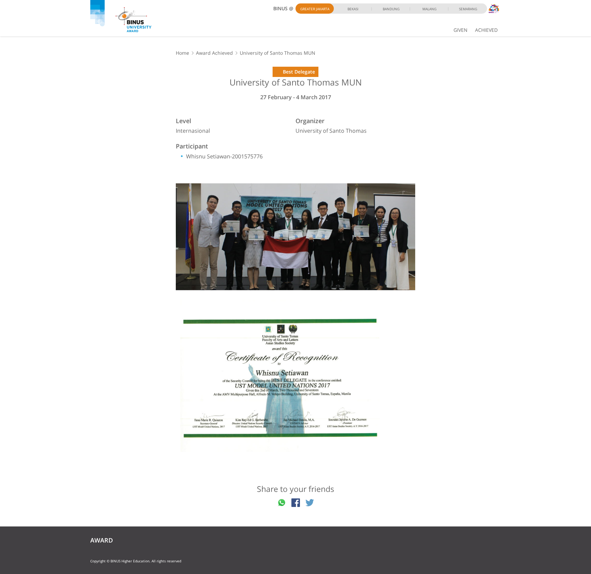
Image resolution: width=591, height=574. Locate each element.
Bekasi (352, 9)
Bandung (391, 9)
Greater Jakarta (314, 9)
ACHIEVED (486, 30)
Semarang (468, 9)
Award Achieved (214, 53)
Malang (429, 9)
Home (182, 53)
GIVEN (461, 30)
